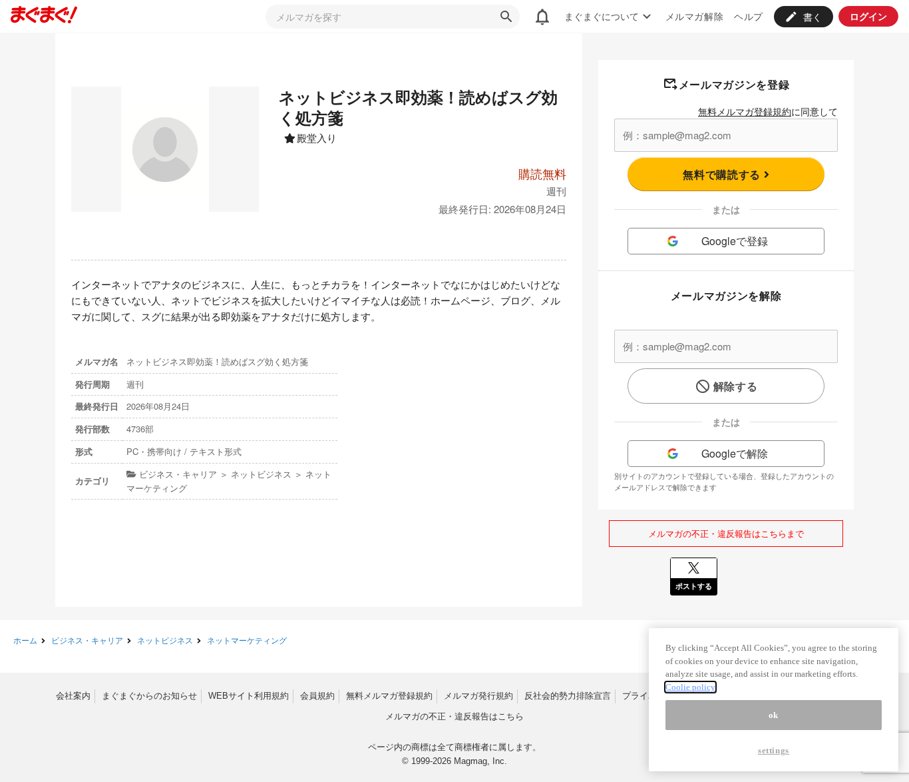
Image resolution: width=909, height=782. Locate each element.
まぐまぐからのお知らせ (149, 696)
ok (774, 715)
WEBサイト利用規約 (248, 696)
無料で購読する (723, 174)
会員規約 (317, 696)
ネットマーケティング (247, 639)
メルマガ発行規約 (478, 696)
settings (773, 750)
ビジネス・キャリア (87, 639)
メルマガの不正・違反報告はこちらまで (726, 533)
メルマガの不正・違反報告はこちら (454, 716)
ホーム (25, 639)
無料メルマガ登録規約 (744, 111)
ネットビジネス (165, 639)
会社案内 (73, 696)
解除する (735, 386)
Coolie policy (690, 687)
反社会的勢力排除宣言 (567, 696)
